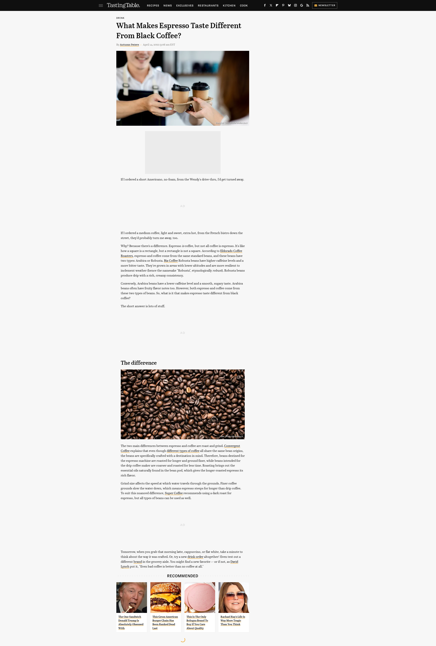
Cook (244, 5)
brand (138, 561)
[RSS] (307, 6)
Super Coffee (174, 493)
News (168, 5)
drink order (195, 556)
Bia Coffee (171, 260)
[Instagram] (295, 6)
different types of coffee (183, 450)
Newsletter (326, 5)
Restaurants (208, 5)
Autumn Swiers (129, 44)
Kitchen (229, 5)
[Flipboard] (277, 6)
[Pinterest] (283, 6)
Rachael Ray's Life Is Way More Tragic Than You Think (233, 620)
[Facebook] (265, 6)
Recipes (153, 5)
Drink (120, 18)
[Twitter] (271, 6)
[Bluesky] (289, 6)
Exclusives (184, 5)
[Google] (301, 6)
